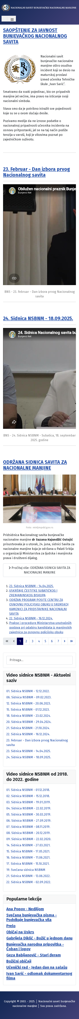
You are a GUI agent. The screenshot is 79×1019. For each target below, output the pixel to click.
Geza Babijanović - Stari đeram (33, 955)
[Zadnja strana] (71, 641)
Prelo (11, 926)
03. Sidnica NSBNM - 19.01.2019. (28, 802)
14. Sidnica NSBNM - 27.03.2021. (28, 845)
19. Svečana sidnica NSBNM (25, 870)
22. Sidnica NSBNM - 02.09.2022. (28, 882)
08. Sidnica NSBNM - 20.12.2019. (28, 833)
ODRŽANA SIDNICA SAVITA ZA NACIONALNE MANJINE (35, 465)
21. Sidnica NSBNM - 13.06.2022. (28, 876)
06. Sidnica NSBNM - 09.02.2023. (28, 697)
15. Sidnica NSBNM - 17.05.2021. (28, 851)
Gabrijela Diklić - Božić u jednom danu (39, 938)
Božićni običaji (18, 961)
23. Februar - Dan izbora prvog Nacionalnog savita (36, 172)
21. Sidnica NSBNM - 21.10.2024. (28, 728)
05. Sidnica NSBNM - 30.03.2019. (28, 814)
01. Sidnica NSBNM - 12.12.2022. (28, 691)
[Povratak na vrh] (72, 1012)
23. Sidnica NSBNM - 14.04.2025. (31, 586)
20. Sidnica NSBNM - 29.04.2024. (28, 722)
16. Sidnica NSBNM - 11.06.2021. (28, 857)
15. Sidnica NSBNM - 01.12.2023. (28, 709)
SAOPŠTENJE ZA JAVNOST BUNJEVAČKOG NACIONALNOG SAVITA (35, 36)
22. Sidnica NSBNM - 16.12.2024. (31, 618)
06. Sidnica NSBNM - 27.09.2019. (28, 820)
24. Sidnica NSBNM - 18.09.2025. (38, 318)
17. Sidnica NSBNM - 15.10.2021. (27, 863)
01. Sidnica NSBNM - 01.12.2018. (28, 790)
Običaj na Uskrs (20, 932)
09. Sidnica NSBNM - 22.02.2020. (28, 839)
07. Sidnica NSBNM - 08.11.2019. (28, 827)
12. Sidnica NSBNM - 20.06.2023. (28, 703)
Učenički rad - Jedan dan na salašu (36, 967)
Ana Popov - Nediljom (25, 909)
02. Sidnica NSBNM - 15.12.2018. (28, 796)
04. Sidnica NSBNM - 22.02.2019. (28, 808)
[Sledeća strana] (64, 641)
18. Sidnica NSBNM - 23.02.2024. (28, 716)
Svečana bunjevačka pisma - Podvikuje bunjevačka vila (31, 917)
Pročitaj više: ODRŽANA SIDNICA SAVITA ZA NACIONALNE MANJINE (40, 570)
